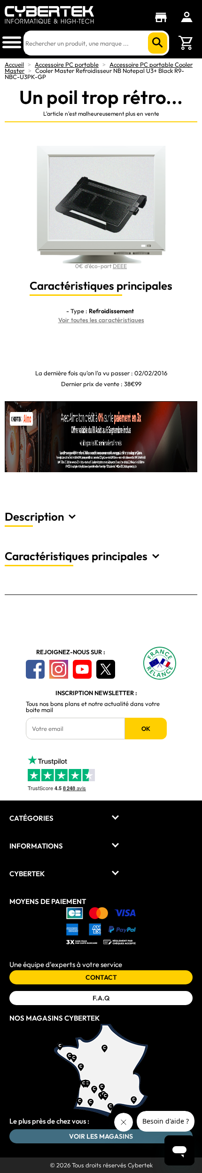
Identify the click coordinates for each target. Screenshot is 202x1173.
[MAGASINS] (163, 17)
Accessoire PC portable (67, 64)
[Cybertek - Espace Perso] (187, 17)
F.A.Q (101, 998)
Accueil (14, 64)
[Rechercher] (157, 43)
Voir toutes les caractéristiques (101, 320)
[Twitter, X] (105, 669)
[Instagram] (58, 669)
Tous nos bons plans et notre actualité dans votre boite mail (93, 707)
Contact (101, 977)
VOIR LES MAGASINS (101, 1136)
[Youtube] (82, 669)
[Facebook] (35, 669)
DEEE (120, 265)
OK (145, 728)
